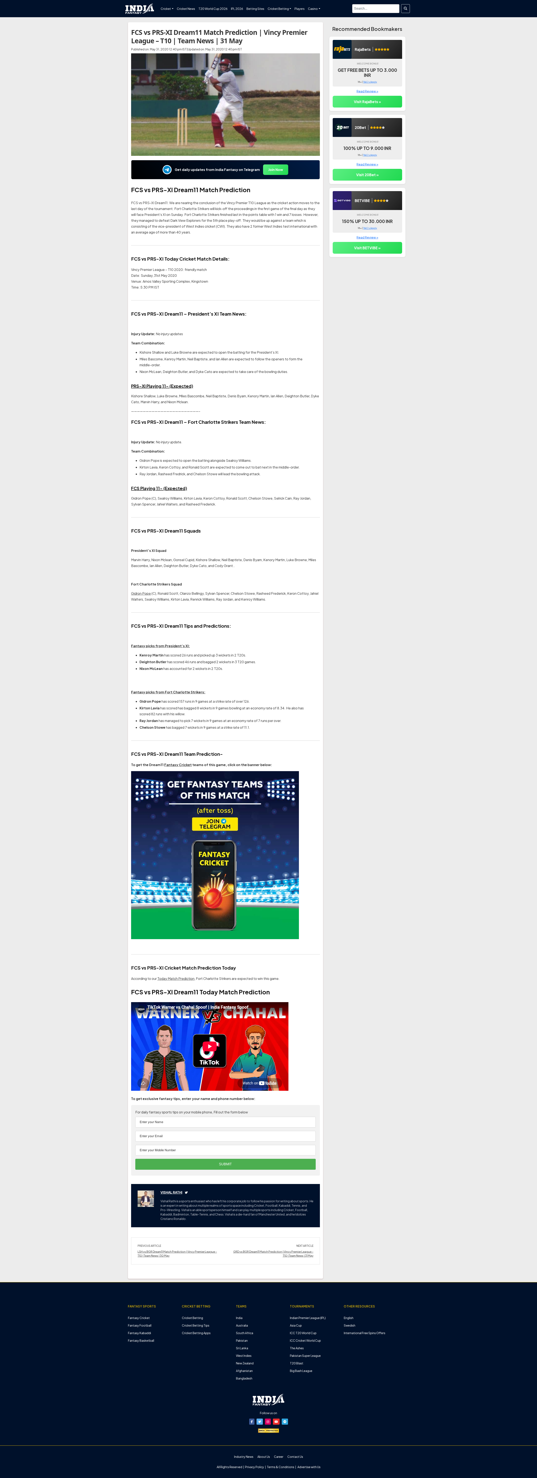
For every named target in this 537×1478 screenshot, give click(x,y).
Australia (242, 1325)
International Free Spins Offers (364, 1333)
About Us (263, 1456)
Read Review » (367, 91)
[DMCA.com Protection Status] (268, 1430)
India (239, 1318)
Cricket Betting (192, 1318)
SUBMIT (225, 1164)
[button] (251, 1422)
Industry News (243, 1456)
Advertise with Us (309, 1467)
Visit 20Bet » (367, 174)
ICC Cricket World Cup (305, 1340)
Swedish (349, 1325)
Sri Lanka (242, 1348)
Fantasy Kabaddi (139, 1333)
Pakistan (242, 1340)
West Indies (244, 1355)
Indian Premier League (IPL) (308, 1318)
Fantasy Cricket (178, 765)
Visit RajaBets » (367, 101)
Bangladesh (244, 1378)
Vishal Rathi (171, 1192)
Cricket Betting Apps (196, 1333)
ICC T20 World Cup (303, 1333)
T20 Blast (296, 1363)
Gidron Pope (141, 593)
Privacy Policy (255, 1467)
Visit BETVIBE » (367, 247)
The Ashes (297, 1348)
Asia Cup (296, 1325)
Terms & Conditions (280, 1467)
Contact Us (295, 1456)
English (348, 1318)
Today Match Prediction (175, 978)
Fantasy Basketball (141, 1340)
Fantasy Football (139, 1325)
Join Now (275, 169)
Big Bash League (301, 1371)
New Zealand (245, 1363)
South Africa (244, 1333)
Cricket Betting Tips (195, 1325)
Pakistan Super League (305, 1355)
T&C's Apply (370, 81)
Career (278, 1456)
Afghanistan (244, 1371)
